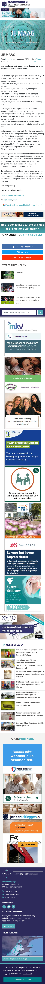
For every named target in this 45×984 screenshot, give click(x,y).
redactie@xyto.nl (11, 894)
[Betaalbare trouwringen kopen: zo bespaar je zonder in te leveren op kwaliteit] (8, 675)
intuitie (15, 200)
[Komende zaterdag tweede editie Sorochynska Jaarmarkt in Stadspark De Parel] (8, 653)
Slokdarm (20, 272)
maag (10, 200)
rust (5, 200)
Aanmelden (8, 926)
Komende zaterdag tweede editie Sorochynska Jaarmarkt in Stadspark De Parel (30, 652)
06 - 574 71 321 (32, 235)
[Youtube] (9, 907)
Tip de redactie (24, 257)
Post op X (23, 252)
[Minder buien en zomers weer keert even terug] (8, 706)
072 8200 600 (11, 891)
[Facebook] (4, 907)
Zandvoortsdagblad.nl (18, 2)
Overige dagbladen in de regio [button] (15, 959)
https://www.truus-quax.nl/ (12, 195)
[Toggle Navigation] (40, 4)
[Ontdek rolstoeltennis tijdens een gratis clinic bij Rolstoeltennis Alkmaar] (8, 685)
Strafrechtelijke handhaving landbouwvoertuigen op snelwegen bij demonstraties (28, 694)
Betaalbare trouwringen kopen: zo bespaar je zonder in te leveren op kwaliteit (30, 674)
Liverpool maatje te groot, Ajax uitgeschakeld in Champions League (28, 300)
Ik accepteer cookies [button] (22, 980)
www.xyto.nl (10, 897)
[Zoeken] (40, 312)
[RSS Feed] (13, 907)
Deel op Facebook (24, 246)
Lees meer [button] (27, 974)
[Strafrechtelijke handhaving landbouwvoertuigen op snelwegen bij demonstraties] (8, 695)
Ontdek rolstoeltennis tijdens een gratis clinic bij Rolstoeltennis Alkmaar (30, 684)
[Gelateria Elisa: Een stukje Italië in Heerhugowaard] (8, 726)
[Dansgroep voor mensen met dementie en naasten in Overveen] (8, 716)
